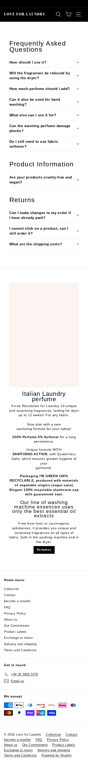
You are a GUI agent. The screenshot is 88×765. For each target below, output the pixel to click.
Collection (11, 589)
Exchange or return (18, 638)
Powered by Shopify (57, 755)
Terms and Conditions (20, 650)
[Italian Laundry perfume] (44, 335)
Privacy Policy (15, 613)
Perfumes (44, 549)
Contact (10, 595)
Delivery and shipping (20, 644)
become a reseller (17, 601)
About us (11, 619)
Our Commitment (17, 625)
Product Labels (15, 631)
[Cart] (68, 14)
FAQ (7, 607)
